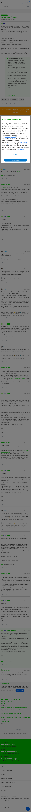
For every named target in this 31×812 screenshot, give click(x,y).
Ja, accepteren (15, 160)
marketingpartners (10, 137)
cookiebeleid (23, 142)
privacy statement (9, 144)
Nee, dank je (15, 154)
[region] (15, 139)
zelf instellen (20, 149)
